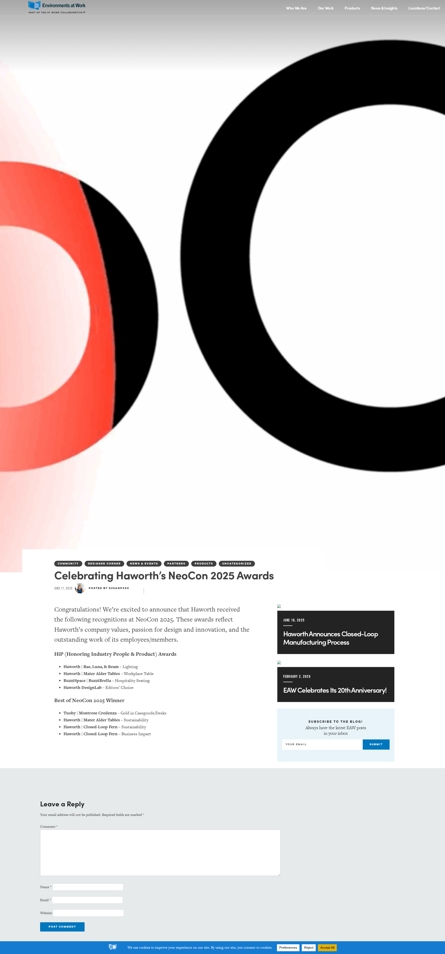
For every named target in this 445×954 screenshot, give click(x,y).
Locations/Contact (424, 8)
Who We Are (296, 8)
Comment (49, 826)
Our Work (326, 8)
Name (45, 886)
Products (352, 8)
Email (45, 899)
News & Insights (384, 8)
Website (46, 912)
